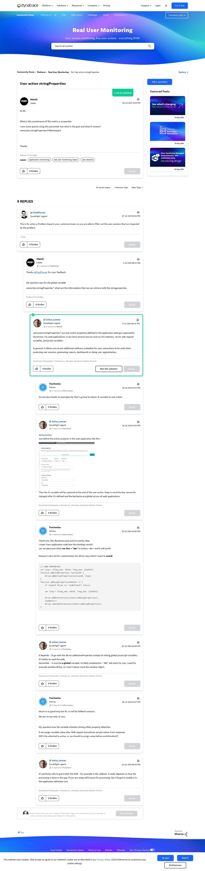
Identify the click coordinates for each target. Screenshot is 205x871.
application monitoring (39, 160)
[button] (165, 858)
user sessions (87, 160)
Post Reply (126, 813)
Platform (45, 15)
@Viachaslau (45, 434)
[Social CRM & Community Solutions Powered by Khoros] (181, 833)
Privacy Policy (103, 859)
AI (55, 15)
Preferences (175, 865)
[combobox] (102, 46)
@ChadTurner (40, 272)
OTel (64, 15)
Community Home (25, 15)
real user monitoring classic (66, 160)
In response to (49, 266)
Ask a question (159, 82)
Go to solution (124, 93)
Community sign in (176, 15)
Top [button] (22, 832)
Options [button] (182, 72)
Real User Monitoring (58, 72)
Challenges (92, 15)
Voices (105, 15)
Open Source (76, 15)
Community (119, 15)
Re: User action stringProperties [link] (85, 72)
